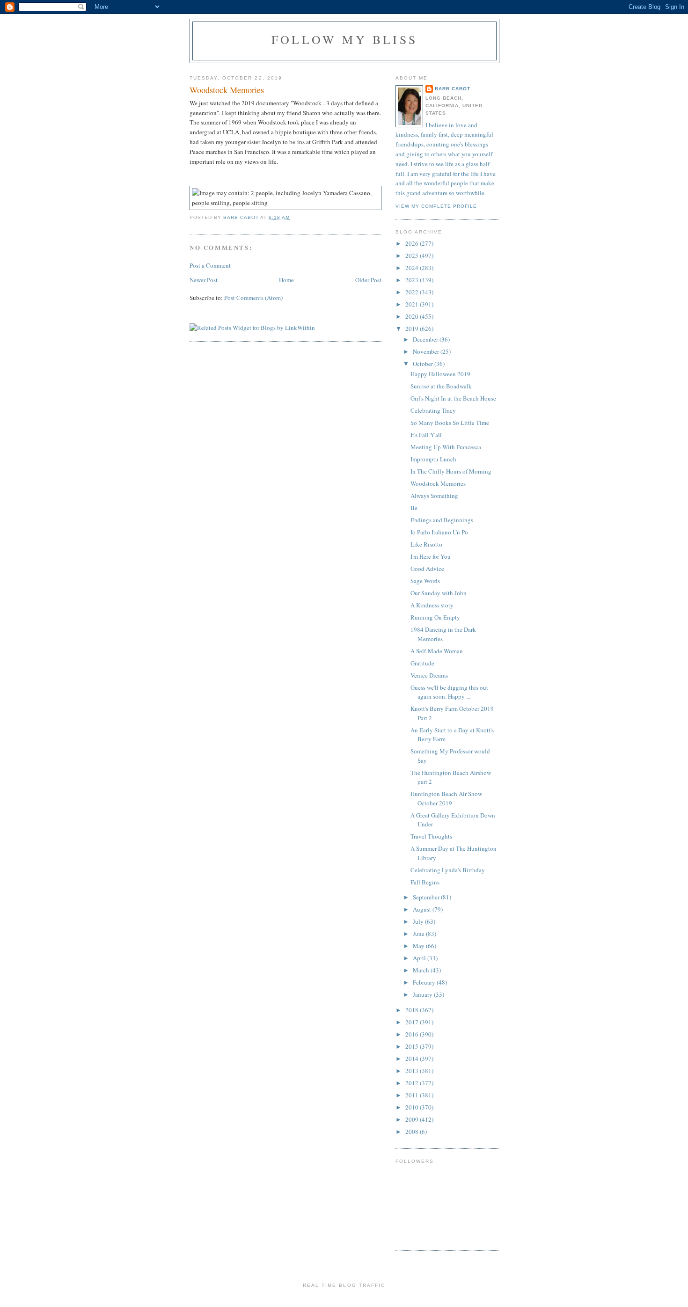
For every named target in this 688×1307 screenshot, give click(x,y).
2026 (412, 243)
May (419, 946)
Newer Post (204, 280)
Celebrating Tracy (433, 410)
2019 (412, 328)
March (422, 970)
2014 (412, 1058)
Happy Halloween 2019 (440, 374)
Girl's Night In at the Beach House (453, 398)
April (420, 958)
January (423, 994)
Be (413, 508)
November (426, 351)
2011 (412, 1095)
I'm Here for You (430, 556)
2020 (412, 316)
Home (286, 280)
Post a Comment (210, 265)
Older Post (368, 280)
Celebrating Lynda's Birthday (447, 870)
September (427, 897)
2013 (412, 1070)
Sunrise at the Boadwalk (441, 386)
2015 (412, 1046)
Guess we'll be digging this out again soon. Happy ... (449, 692)
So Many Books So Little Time (449, 422)
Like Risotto (426, 544)
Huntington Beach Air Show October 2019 (446, 798)
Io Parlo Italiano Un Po (439, 532)
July (419, 921)
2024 (412, 267)
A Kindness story (432, 605)
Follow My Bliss (344, 39)
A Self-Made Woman (436, 651)
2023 (412, 280)
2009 (412, 1119)
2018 (412, 1010)
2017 (412, 1022)
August (422, 909)
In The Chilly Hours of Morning (450, 471)
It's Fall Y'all (426, 435)
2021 (412, 304)
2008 (412, 1131)
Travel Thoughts (431, 836)
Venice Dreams (429, 675)
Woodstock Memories (438, 483)
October (423, 363)
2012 (412, 1083)
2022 (412, 292)
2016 (412, 1034)
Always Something (434, 495)
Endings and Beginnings (441, 520)
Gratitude (422, 663)
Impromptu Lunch (433, 459)
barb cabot (452, 88)
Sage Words (425, 581)
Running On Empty (435, 617)
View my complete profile (436, 206)
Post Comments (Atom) (253, 297)
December (426, 339)
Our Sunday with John (438, 593)
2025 (412, 255)
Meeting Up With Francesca (445, 447)
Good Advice (427, 568)
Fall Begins (424, 882)
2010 (412, 1107)
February (425, 982)
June (419, 933)
